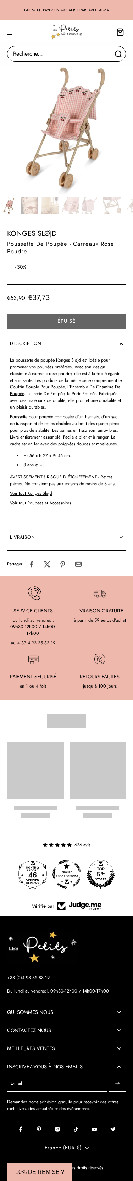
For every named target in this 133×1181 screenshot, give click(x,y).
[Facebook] (20, 1129)
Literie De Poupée (47, 393)
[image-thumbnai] (9, 205)
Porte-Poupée (84, 393)
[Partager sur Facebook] (31, 564)
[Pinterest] (39, 1129)
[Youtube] (94, 1129)
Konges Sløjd (32, 233)
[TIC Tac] (76, 1129)
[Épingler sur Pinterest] (63, 564)
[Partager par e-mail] (78, 564)
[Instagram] (57, 1129)
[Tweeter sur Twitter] (47, 564)
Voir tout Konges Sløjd (31, 493)
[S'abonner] (117, 1084)
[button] (66, 321)
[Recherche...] (118, 54)
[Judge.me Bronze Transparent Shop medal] (66, 874)
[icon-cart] (118, 32)
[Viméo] (113, 1129)
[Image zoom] (66, 127)
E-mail (16, 1084)
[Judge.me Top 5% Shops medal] (101, 874)
